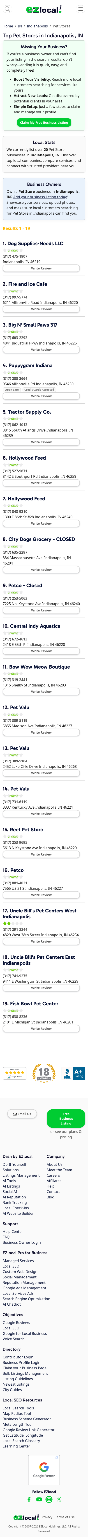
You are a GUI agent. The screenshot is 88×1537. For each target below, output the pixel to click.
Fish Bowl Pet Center (34, 1003)
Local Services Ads (18, 1293)
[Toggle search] (7, 9)
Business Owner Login (22, 1242)
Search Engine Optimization (26, 1298)
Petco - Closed (25, 585)
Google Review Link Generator (29, 1429)
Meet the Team (59, 1169)
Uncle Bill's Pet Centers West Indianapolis (39, 913)
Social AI (10, 1191)
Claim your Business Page (24, 1367)
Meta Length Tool (17, 1424)
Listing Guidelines (18, 1378)
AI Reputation (14, 1197)
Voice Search (14, 1338)
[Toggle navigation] (80, 9)
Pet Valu (19, 707)
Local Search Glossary (21, 1440)
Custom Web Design (20, 1271)
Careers (53, 1175)
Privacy (47, 1517)
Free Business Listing (66, 1118)
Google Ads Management (24, 1287)
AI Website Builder (18, 1213)
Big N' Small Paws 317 (33, 325)
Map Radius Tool (17, 1413)
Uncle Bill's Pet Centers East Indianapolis (39, 960)
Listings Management (21, 1175)
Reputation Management (24, 1282)
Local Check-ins (16, 1207)
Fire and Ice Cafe (27, 284)
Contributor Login (18, 1357)
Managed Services (18, 1260)
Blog (50, 1197)
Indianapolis (37, 26)
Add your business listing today (40, 196)
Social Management (20, 1277)
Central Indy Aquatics (35, 626)
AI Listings (11, 1186)
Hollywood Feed (27, 458)
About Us (55, 1164)
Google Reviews (16, 1322)
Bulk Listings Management (25, 1373)
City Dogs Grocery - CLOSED (42, 539)
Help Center (13, 1231)
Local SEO (11, 1266)
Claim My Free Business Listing (44, 122)
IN (20, 26)
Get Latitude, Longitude (23, 1435)
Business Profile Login (21, 1362)
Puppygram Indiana (31, 365)
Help (51, 1186)
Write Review (41, 268)
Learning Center (16, 1446)
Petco (17, 870)
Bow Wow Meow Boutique (39, 667)
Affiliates (54, 1180)
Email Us (24, 1114)
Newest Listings (16, 1384)
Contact (53, 1191)
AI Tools (9, 1180)
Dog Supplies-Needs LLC (35, 243)
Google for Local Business (25, 1333)
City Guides (12, 1389)
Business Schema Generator (27, 1418)
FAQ (6, 1236)
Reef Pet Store (26, 829)
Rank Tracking (15, 1202)
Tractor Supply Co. (29, 412)
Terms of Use (65, 1517)
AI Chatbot (12, 1304)
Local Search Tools (18, 1408)
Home (8, 26)
